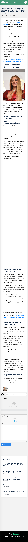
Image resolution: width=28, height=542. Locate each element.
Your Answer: (4, 413)
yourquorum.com (20, 539)
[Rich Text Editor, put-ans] (14, 432)
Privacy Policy (20, 536)
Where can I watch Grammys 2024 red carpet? (13, 60)
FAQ (15, 536)
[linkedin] (14, 15)
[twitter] (3, 15)
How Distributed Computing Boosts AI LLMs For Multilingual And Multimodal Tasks (13, 464)
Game (4, 484)
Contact (11, 536)
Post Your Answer (6, 444)
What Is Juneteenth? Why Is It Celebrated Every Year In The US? (12, 478)
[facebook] (7, 15)
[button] (3, 416)
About (6, 536)
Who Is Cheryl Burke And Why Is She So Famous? (13, 492)
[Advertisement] (14, 214)
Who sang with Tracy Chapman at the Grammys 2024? (13, 317)
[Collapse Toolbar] (25, 423)
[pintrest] (10, 15)
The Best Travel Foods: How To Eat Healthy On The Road (12, 471)
